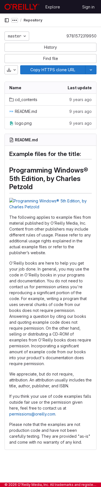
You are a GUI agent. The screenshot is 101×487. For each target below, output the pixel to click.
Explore (52, 7)
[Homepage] (22, 6)
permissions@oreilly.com (32, 414)
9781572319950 (81, 35)
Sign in (88, 7)
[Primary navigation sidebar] (6, 20)
